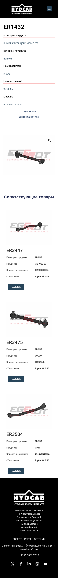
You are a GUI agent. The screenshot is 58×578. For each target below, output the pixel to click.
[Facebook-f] (21, 564)
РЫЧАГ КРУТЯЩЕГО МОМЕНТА (20, 43)
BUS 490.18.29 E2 (12, 104)
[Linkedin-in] (29, 564)
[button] (49, 8)
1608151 (39, 362)
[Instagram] (37, 564)
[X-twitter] (12, 564)
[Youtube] (45, 564)
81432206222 (42, 454)
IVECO (6, 73)
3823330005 (41, 270)
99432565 (8, 89)
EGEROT (7, 58)
